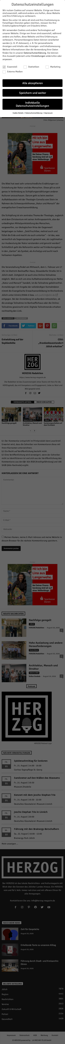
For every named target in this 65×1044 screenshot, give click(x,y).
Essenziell (12, 66)
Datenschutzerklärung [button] (34, 113)
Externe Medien (15, 71)
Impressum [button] (48, 113)
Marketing (55, 66)
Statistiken (33, 66)
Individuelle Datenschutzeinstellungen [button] (32, 104)
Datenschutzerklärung (35, 52)
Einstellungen (38, 56)
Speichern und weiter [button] (32, 93)
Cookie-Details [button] (18, 113)
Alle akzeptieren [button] (32, 83)
